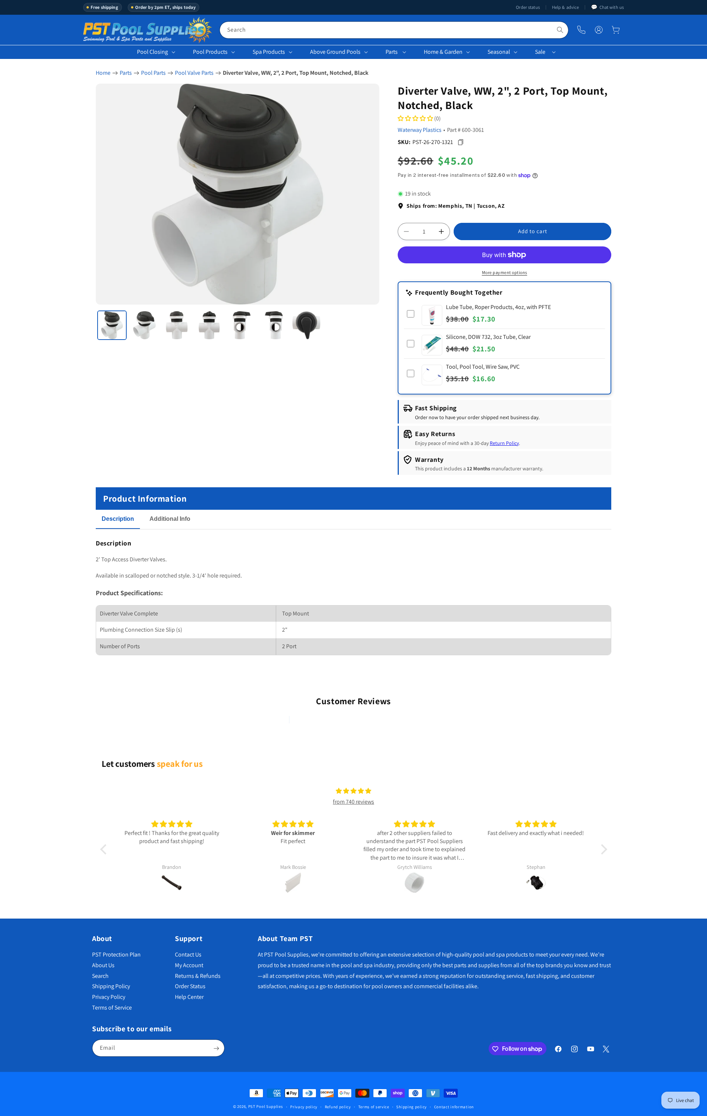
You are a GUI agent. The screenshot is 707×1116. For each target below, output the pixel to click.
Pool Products (210, 52)
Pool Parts (153, 73)
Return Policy (504, 443)
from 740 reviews (353, 802)
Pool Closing (152, 52)
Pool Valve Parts (194, 73)
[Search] (560, 30)
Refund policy (338, 1106)
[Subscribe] (216, 1048)
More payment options (504, 272)
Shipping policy (411, 1106)
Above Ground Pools (335, 52)
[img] (353, 791)
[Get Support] (581, 30)
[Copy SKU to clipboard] (460, 142)
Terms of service (373, 1106)
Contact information (454, 1106)
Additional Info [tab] (170, 519)
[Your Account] (599, 30)
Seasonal (499, 52)
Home (103, 73)
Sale (540, 52)
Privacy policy (303, 1106)
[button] (616, 30)
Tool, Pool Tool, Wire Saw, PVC (483, 367)
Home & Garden (443, 52)
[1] (112, 325)
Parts (392, 52)
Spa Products (269, 52)
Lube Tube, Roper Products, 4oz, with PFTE (498, 307)
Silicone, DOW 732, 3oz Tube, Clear (488, 337)
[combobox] (394, 30)
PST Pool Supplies (265, 1106)
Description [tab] (118, 519)
